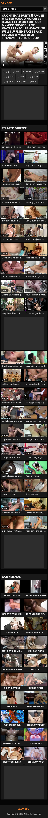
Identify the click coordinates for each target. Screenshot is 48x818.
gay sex (40, 71)
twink (17, 71)
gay (7, 71)
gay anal (34, 76)
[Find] (45, 9)
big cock (10, 81)
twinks (28, 71)
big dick (22, 81)
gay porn (10, 76)
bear (22, 76)
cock (34, 81)
